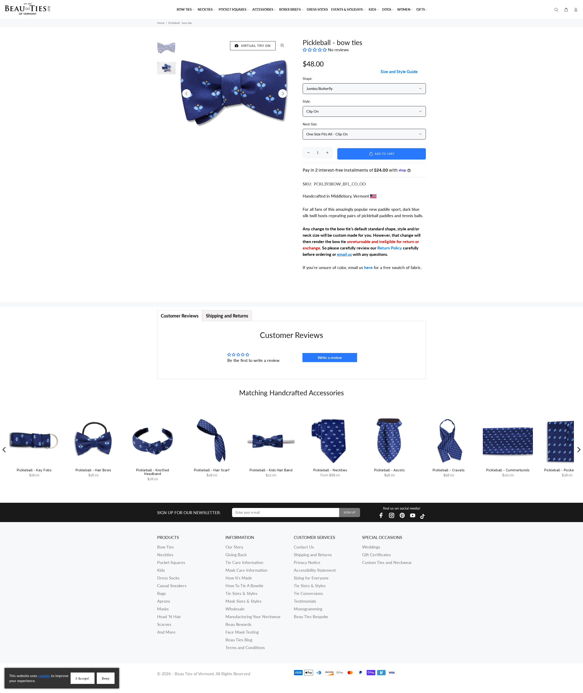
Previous (186, 93)
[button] (315, 49)
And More (166, 632)
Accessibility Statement (315, 570)
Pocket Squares (171, 562)
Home (160, 23)
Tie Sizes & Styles (241, 593)
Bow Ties (165, 546)
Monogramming (308, 608)
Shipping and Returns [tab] (227, 315)
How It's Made (238, 577)
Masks (163, 608)
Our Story (234, 546)
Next (282, 93)
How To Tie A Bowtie (244, 585)
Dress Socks (168, 577)
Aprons (163, 601)
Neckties (165, 554)
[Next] (578, 450)
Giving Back (236, 554)
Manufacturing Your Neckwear (253, 616)
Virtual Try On (255, 46)
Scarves (164, 624)
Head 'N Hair (169, 616)
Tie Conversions (308, 593)
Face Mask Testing (242, 632)
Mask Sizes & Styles (243, 601)
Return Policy (389, 247)
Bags (161, 593)
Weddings (371, 546)
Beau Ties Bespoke (311, 616)
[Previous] (4, 450)
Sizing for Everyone (311, 577)
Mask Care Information (246, 570)
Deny (106, 678)
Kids (161, 570)
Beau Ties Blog (238, 639)
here (368, 267)
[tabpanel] (291, 350)
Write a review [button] (330, 357)
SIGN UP (349, 512)
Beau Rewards (238, 624)
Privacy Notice (307, 562)
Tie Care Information (244, 562)
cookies (44, 675)
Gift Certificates (376, 554)
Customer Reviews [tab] (180, 315)
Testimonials (305, 601)
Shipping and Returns (313, 554)
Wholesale (235, 608)
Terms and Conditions (245, 647)
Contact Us (304, 546)
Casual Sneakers (172, 585)
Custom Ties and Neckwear (387, 562)
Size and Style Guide (399, 71)
